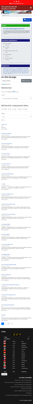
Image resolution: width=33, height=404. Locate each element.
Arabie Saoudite (17, 68)
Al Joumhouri (11, 68)
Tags (10, 109)
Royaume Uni (18, 71)
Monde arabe (25, 70)
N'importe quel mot (10, 91)
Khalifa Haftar (7, 70)
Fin (12, 323)
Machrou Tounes (15, 70)
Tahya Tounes (9, 72)
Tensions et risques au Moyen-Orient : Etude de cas (11, 284)
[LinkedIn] (18, 1)
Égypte (6, 73)
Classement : (3, 95)
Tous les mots (4, 91)
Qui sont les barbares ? (8, 44)
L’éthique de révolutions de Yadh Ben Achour (11, 51)
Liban (10, 70)
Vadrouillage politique (6, 254)
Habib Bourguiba (19, 69)
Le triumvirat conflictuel (6, 224)
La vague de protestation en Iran (7, 194)
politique (27, 73)
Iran (25, 69)
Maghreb (18, 70)
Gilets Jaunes (15, 69)
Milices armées (22, 70)
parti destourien (23, 73)
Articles (15, 109)
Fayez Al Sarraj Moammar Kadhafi (7, 69)
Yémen (17, 73)
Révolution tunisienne (24, 71)
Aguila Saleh (7, 68)
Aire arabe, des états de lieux (7, 143)
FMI (27, 68)
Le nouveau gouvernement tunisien (8, 305)
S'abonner (4, 374)
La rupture (3, 184)
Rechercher (27, 80)
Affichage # (3, 113)
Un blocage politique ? (6, 234)
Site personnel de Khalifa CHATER (9, 8)
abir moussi (20, 73)
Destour (7, 68)
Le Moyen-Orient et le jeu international (8, 214)
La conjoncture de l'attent (6, 163)
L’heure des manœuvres (6, 153)
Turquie (15, 72)
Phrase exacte (17, 91)
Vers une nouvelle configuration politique (9, 264)
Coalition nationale (26, 68)
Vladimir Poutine (9, 73)
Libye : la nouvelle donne (6, 274)
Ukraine (23, 72)
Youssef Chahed (14, 73)
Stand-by (4, 315)
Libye (11, 70)
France (12, 69)
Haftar (22, 69)
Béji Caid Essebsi (21, 68)
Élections (8, 73)
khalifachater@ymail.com (17, 3)
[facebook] (14, 1)
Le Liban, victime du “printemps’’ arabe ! (8, 204)
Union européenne (5, 73)
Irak (24, 69)
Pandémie (4, 71)
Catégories (25, 109)
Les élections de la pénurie (8, 58)
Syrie (6, 72)
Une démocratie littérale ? (8, 55)
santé (4, 73)
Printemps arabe (8, 71)
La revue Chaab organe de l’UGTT (13, 28)
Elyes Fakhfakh (20, 68)
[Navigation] (31, 7)
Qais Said (15, 71)
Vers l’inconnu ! (7, 47)
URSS (19, 72)
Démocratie (10, 68)
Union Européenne (26, 72)
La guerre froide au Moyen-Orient (7, 174)
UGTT (17, 72)
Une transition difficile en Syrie (7, 244)
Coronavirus (4, 68)
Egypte (13, 68)
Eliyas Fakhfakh (16, 68)
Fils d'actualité (5, 109)
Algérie (14, 68)
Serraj (28, 71)
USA (20, 72)
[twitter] (16, 1)
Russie (21, 71)
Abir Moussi (4, 68)
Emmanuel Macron (25, 68)
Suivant (9, 323)
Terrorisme (12, 72)
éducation (11, 73)
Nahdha (13, 71)
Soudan (4, 72)
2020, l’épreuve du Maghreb (6, 133)
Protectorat (12, 71)
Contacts (20, 109)
